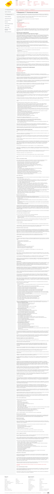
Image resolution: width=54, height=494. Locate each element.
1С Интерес (40, 482)
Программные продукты (8, 483)
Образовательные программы (43, 483)
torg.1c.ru (40, 485)
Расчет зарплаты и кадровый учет (21, 70)
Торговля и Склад (7, 25)
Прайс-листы (6, 484)
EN (8, 7)
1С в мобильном (41, 486)
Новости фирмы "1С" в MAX (19, 483)
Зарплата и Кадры (7, 27)
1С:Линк (29, 483)
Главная (17, 9)
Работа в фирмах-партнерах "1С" (9, 482)
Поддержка (6, 486)
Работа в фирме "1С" (7, 481)
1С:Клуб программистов (31, 486)
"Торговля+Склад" (19, 24)
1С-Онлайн (40, 481)
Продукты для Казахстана (8, 31)
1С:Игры (40, 484)
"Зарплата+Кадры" (19, 25)
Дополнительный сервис (20, 71)
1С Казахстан (17, 482)
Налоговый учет (19, 69)
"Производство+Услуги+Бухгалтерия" (21, 26)
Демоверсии (6, 485)
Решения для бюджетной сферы (9, 23)
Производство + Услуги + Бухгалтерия (8, 29)
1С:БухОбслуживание (31, 485)
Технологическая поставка (8, 18)
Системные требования (8, 16)
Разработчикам (18, 481)
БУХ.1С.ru (29, 482)
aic (48, 492)
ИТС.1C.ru (29, 481)
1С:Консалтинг (30, 484)
